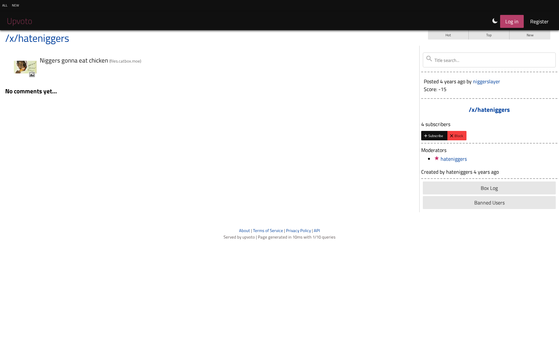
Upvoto (19, 21)
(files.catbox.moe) (125, 61)
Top (489, 35)
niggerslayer (486, 81)
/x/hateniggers (37, 38)
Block (459, 135)
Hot (448, 35)
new (15, 4)
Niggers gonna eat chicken (74, 60)
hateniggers (454, 159)
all (4, 4)
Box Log (489, 188)
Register (539, 21)
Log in (512, 21)
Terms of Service (268, 230)
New (530, 35)
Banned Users (489, 202)
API (317, 230)
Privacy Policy (298, 230)
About (244, 230)
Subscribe (435, 135)
